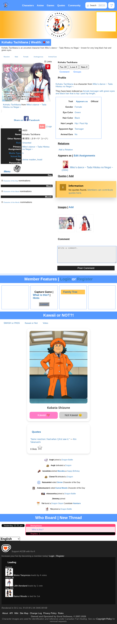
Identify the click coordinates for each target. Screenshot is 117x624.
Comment (64, 72)
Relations (63, 143)
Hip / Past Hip (81, 123)
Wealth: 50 (40, 42)
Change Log (36, 613)
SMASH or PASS (12, 323)
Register (85, 279)
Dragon (68, 465)
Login (65, 279)
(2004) (65, 170)
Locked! (44, 304)
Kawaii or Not (31, 323)
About (5, 613)
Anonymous (36, 525)
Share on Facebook (27, 120)
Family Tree (70, 291)
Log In (111, 5)
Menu (7, 171)
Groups (77, 72)
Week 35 (9, 577)
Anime (40, 5)
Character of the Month (11, 202)
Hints (36, 298)
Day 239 (9, 588)
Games (50, 5)
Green (78, 112)
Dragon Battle (67, 460)
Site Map (24, 613)
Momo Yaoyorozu (21, 575)
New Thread (71, 517)
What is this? (41, 295)
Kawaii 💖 (44, 415)
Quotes (61, 5)
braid (39, 159)
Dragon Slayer (57, 503)
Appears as (82, 101)
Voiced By (16, 156)
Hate (84, 67)
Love (73, 67)
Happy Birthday (73, 471)
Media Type (15, 153)
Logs (49, 126)
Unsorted (26, 142)
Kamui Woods (20, 596)
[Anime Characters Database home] (5, 5)
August (8, 567)
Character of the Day (10, 181)
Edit (42, 126)
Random (7, 57)
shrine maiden (29, 159)
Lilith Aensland (20, 585)
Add (71, 176)
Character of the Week (11, 191)
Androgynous (38, 57)
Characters (28, 5)
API (11, 613)
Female (25, 57)
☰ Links (48, 61)
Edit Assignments (84, 155)
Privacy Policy (50, 613)
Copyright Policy (104, 619)
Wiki (16, 613)
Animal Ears (52, 57)
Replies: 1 (35, 533)
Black (77, 118)
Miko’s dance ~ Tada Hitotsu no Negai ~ (91, 167)
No (76, 134)
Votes (45, 323)
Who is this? (38, 529)
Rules (61, 613)
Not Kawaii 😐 (73, 415)
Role (18, 142)
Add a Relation (66, 149)
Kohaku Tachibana (15, 42)
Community (74, 5)
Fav (63, 67)
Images (62, 207)
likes (33, 449)
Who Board (45, 517)
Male (16, 57)
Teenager (79, 129)
